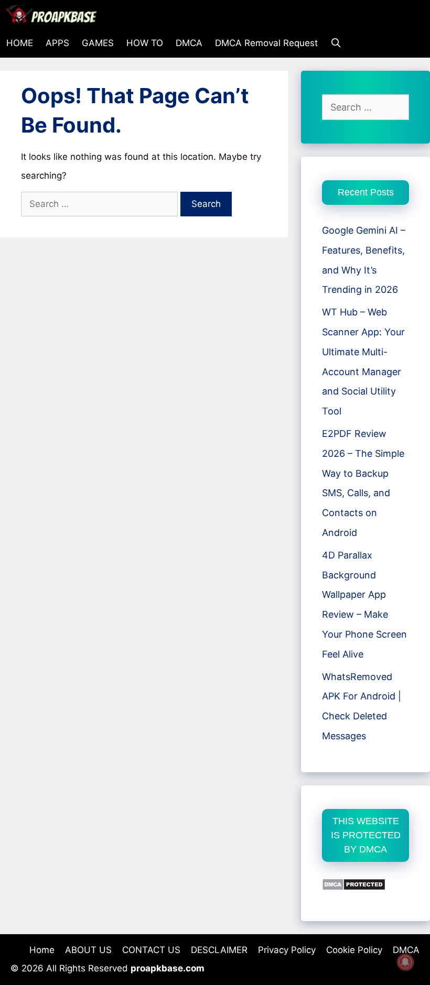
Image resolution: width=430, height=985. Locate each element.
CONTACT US (151, 950)
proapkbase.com (168, 968)
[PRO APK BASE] (54, 14)
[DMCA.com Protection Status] (353, 887)
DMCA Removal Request (266, 43)
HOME (19, 43)
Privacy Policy (287, 950)
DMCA (189, 43)
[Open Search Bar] (336, 43)
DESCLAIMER (219, 950)
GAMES (98, 43)
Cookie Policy (354, 950)
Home (42, 950)
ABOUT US (88, 950)
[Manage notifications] (405, 962)
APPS (57, 43)
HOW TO (144, 43)
